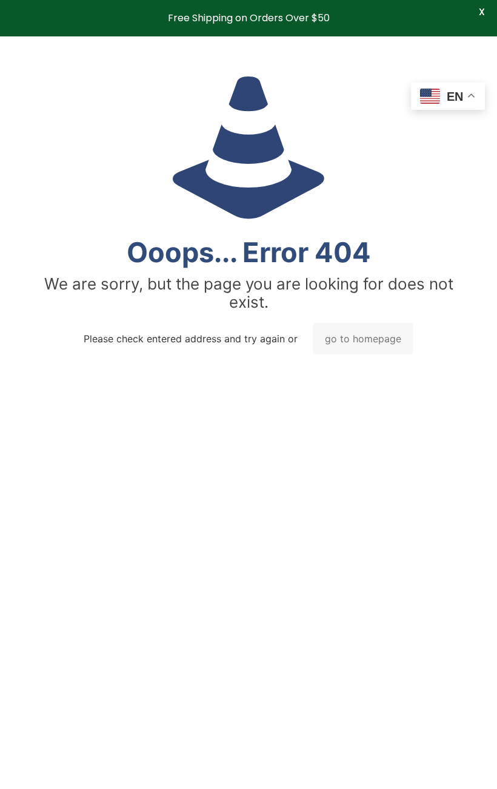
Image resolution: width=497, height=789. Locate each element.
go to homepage (363, 339)
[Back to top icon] (439, 764)
